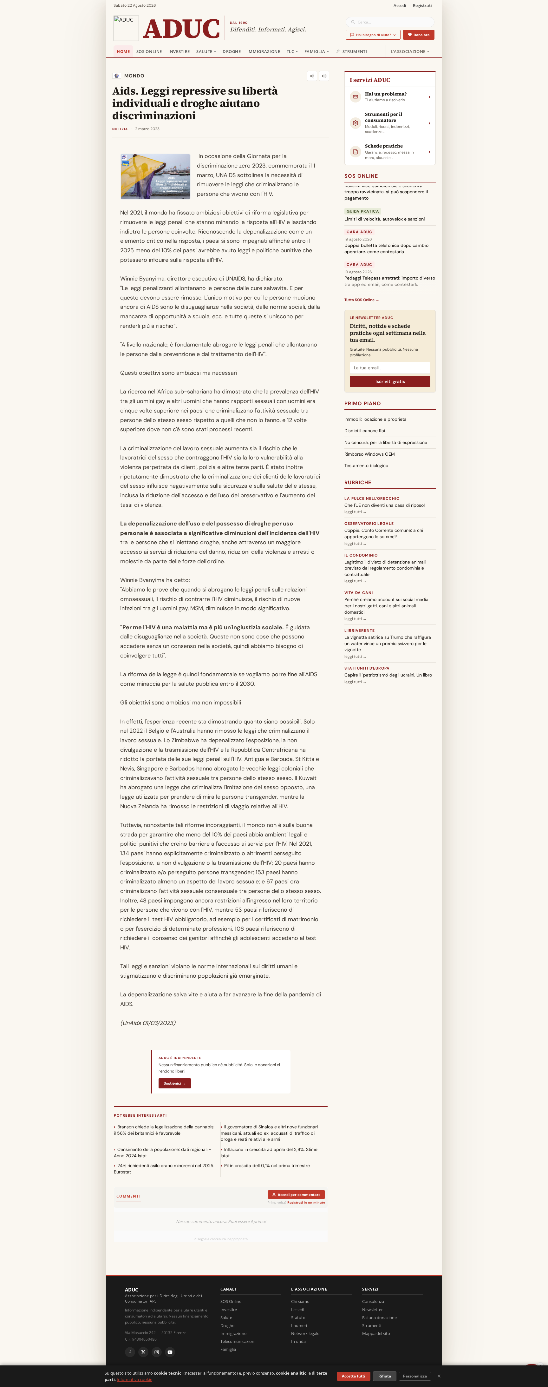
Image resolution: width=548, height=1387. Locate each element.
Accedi (400, 5)
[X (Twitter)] (143, 1352)
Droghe (232, 51)
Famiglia (314, 51)
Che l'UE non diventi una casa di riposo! (384, 505)
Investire (179, 51)
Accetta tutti (353, 1376)
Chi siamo (300, 1301)
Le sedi (297, 1309)
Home (123, 51)
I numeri (299, 1325)
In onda (298, 1341)
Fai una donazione (379, 1317)
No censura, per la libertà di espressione (385, 442)
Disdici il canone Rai (364, 430)
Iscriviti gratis (390, 381)
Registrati (422, 5)
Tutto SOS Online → (361, 299)
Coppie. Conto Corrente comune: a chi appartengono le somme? (383, 533)
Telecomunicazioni (237, 1341)
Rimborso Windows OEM (369, 454)
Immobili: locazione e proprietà (375, 419)
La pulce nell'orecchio (372, 498)
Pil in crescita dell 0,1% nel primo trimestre (267, 1165)
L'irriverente (359, 630)
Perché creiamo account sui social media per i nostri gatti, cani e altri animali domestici (386, 606)
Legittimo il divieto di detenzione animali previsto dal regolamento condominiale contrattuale (385, 568)
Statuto (298, 1317)
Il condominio (360, 555)
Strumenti (354, 51)
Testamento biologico (366, 465)
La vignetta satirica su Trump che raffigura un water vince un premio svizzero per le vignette (387, 643)
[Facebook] (130, 1352)
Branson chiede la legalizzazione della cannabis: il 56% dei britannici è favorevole (164, 1130)
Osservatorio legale (369, 523)
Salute (204, 51)
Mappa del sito (376, 1333)
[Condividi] (312, 76)
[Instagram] (157, 1352)
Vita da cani (358, 592)
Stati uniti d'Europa (367, 668)
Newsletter (372, 1309)
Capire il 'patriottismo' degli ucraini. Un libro (388, 675)
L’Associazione (408, 51)
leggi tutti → (355, 511)
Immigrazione (263, 51)
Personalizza (415, 1376)
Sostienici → (175, 1083)
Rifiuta (384, 1376)
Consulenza (373, 1301)
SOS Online (149, 51)
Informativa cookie (134, 1379)
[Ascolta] (324, 76)
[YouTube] (170, 1352)
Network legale (305, 1333)
